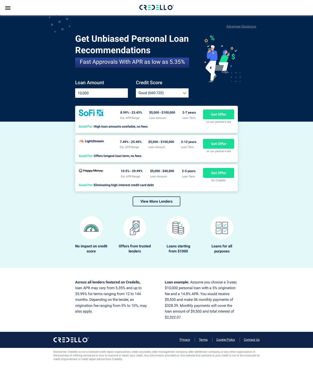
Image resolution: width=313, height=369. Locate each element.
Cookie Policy (225, 339)
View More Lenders (156, 201)
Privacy (185, 339)
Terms (203, 339)
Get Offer (218, 114)
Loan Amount (89, 82)
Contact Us (252, 339)
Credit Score (149, 82)
